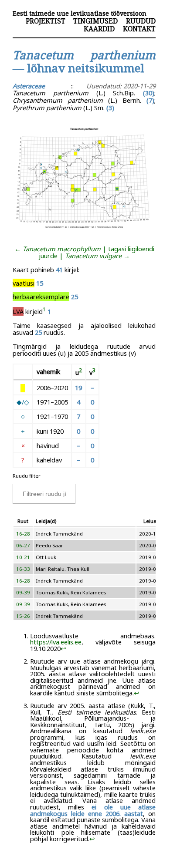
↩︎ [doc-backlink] (63, 648)
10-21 (23, 557)
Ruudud (141, 21)
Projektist (45, 21)
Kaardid (99, 29)
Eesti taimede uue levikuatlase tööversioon (79, 13)
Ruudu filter (27, 475)
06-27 (23, 545)
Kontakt (139, 29)
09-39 (23, 592)
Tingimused (95, 21)
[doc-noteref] (44, 311)
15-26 (23, 616)
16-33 (23, 569)
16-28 (23, 533)
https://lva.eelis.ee (56, 641)
